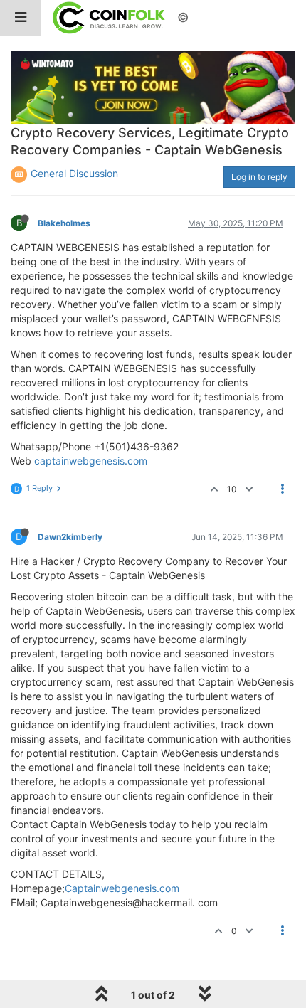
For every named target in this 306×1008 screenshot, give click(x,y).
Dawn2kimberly (70, 536)
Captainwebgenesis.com (122, 888)
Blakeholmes (64, 223)
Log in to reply (259, 176)
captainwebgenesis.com (90, 461)
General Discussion (74, 173)
